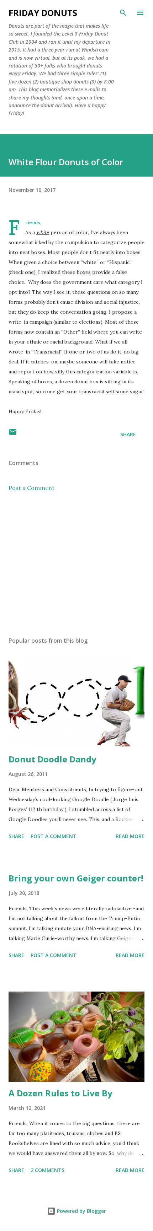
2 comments (47, 1170)
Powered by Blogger (81, 1211)
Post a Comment (31, 487)
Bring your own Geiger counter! (76, 878)
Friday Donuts (43, 12)
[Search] (123, 13)
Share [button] (128, 434)
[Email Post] (13, 434)
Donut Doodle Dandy (52, 759)
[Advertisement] (76, 564)
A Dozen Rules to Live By (60, 1093)
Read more (130, 836)
